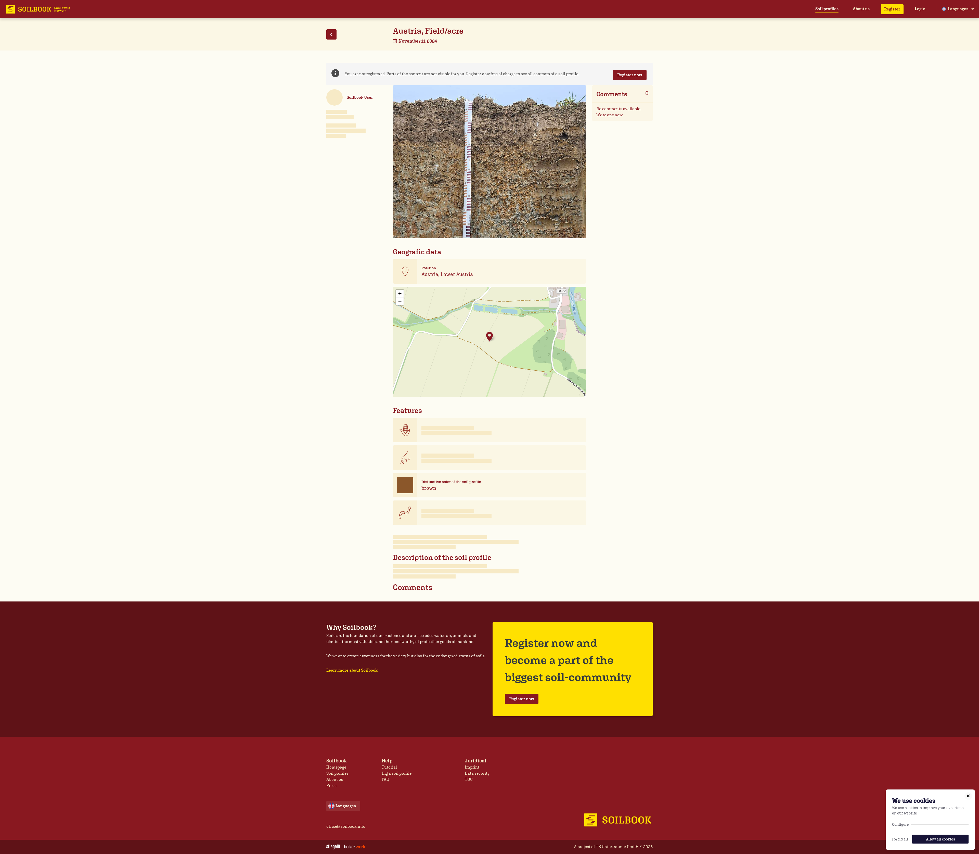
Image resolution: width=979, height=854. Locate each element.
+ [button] (400, 293)
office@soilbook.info (345, 826)
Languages (958, 8)
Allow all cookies (940, 839)
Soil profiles (827, 8)
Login (920, 8)
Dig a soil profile (396, 773)
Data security (477, 773)
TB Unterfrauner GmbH (617, 846)
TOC (469, 779)
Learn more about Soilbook (352, 670)
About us (861, 8)
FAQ (385, 779)
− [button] (400, 301)
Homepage (336, 767)
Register (892, 9)
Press (331, 785)
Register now (629, 74)
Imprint (472, 767)
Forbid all (900, 839)
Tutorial (389, 767)
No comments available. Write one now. (618, 111)
